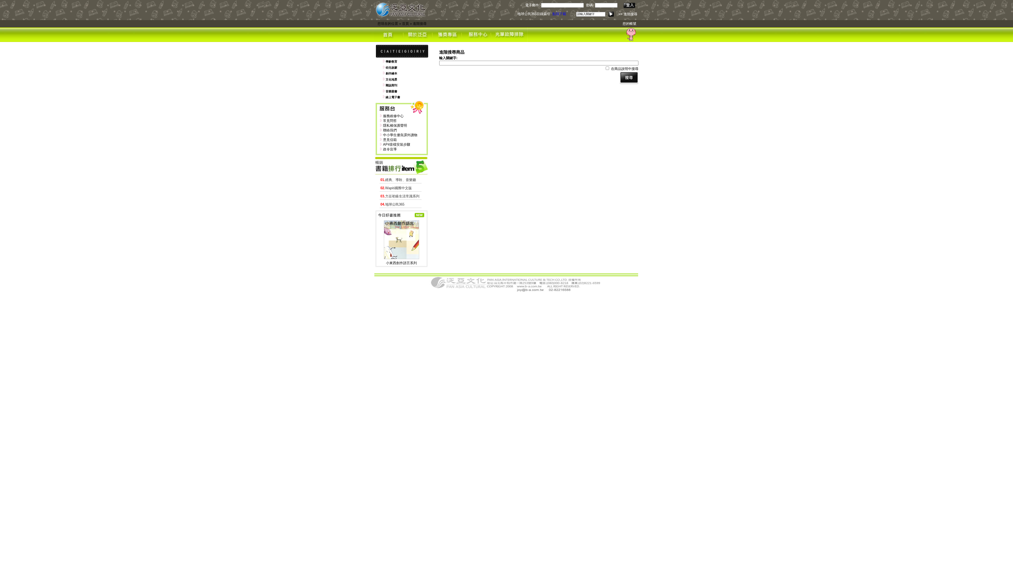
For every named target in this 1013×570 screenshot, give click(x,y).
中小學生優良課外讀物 (400, 135)
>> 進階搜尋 (627, 14)
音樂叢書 (391, 91)
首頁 (405, 24)
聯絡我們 (390, 130)
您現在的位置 (388, 24)
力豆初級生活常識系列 (399, 196)
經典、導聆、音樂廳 (398, 180)
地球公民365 (392, 204)
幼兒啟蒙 (391, 67)
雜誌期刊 (391, 85)
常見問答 (390, 121)
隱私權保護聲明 (395, 125)
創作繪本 (391, 73)
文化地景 (391, 79)
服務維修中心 (393, 116)
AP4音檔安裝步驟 (396, 144)
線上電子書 (393, 97)
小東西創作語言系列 (401, 263)
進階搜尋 (420, 24)
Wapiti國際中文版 (396, 188)
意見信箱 (390, 140)
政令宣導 (390, 149)
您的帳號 (629, 24)
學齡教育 (391, 61)
